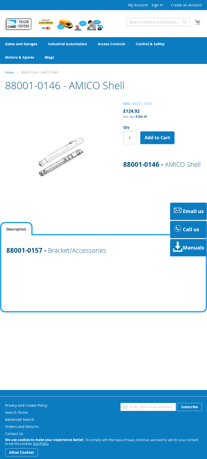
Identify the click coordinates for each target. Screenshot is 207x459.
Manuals (193, 247)
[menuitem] (22, 44)
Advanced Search (141, 29)
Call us (191, 229)
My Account (138, 5)
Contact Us (14, 433)
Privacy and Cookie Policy (26, 405)
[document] (103, 447)
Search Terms (16, 412)
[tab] (16, 228)
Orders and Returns (22, 426)
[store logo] (54, 24)
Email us (193, 211)
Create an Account (186, 5)
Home (9, 72)
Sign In (157, 5)
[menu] (103, 50)
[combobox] (158, 22)
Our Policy (40, 443)
